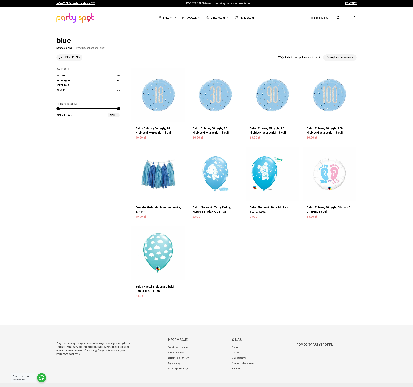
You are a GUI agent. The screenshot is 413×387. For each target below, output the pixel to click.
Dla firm (236, 352)
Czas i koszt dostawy (178, 347)
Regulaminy (173, 363)
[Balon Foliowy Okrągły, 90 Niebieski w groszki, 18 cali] (272, 95)
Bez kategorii (63, 80)
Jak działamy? (239, 358)
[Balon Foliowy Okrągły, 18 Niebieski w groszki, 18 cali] (158, 95)
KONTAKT (351, 3)
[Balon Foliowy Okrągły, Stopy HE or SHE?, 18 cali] (329, 174)
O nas (235, 347)
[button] (157, 140)
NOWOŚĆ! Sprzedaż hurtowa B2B (75, 3)
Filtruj (113, 115)
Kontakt (236, 368)
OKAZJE (60, 90)
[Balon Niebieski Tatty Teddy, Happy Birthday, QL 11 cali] (215, 174)
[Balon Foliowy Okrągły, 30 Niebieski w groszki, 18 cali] (215, 95)
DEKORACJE (62, 85)
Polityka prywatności (178, 368)
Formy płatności (176, 352)
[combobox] (340, 57)
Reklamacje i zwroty (178, 358)
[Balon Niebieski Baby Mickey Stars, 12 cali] (272, 174)
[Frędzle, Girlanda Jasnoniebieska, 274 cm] (158, 174)
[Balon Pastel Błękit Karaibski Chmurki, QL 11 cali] (158, 253)
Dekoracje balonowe (243, 363)
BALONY (60, 75)
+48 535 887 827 (318, 17)
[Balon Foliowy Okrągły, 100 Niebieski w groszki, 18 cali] (329, 95)
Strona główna (64, 47)
